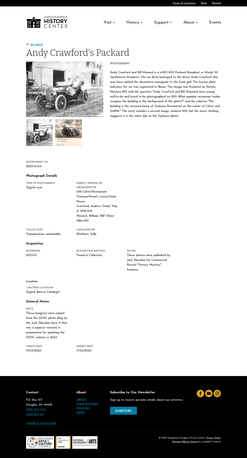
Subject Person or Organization (89, 185)
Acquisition (34, 243)
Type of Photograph (40, 183)
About (188, 22)
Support (161, 22)
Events (215, 22)
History (132, 22)
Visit (108, 22)
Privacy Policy (213, 438)
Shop (204, 3)
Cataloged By (85, 229)
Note (29, 309)
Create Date (34, 346)
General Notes (37, 301)
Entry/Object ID (37, 162)
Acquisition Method (90, 251)
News (80, 412)
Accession (33, 251)
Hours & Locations (184, 3)
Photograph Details (41, 176)
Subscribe (123, 411)
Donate (216, 3)
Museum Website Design (185, 442)
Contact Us (35, 414)
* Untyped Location (39, 287)
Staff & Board (87, 404)
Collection (34, 229)
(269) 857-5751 (36, 409)
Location (32, 281)
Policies (83, 408)
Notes (131, 251)
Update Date (84, 346)
